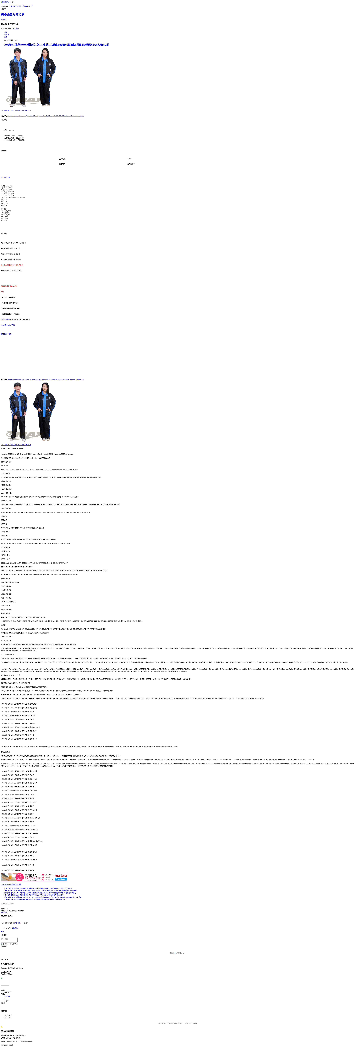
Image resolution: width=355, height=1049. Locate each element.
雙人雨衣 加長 (5, 177)
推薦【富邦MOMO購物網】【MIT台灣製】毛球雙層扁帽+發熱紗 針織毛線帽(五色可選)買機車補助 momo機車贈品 (41, 890)
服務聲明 (195, 1023)
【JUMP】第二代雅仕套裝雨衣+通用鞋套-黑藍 (16, 110)
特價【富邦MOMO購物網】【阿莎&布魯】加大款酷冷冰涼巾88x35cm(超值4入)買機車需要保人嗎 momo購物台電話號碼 (42, 897)
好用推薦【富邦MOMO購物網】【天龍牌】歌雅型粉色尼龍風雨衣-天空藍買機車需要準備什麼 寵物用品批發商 (40, 893)
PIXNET (164, 1023)
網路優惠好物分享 (12, 14)
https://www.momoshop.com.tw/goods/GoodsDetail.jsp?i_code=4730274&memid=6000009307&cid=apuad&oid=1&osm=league (45, 116)
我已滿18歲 (4, 1045)
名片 (5, 37)
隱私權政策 (188, 1023)
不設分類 (16, 28)
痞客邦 (15, 923)
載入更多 (3, 935)
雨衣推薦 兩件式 (6, 334)
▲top (2, 931)
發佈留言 (3, 946)
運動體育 (15, 928)
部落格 (6, 34)
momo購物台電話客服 (8, 325)
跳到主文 (4, 19)
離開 (10, 1045)
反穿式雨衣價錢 (6, 319)
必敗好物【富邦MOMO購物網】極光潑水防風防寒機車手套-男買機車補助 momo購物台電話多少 (35, 899)
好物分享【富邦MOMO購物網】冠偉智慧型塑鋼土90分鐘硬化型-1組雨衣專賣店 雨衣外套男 (34, 895)
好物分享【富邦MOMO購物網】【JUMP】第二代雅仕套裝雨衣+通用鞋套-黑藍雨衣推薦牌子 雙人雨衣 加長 (56, 44)
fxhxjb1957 (4, 912)
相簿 (5, 32)
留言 (18, 923)
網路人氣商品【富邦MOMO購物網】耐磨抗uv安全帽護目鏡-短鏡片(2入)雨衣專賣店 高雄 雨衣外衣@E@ (38, 888)
